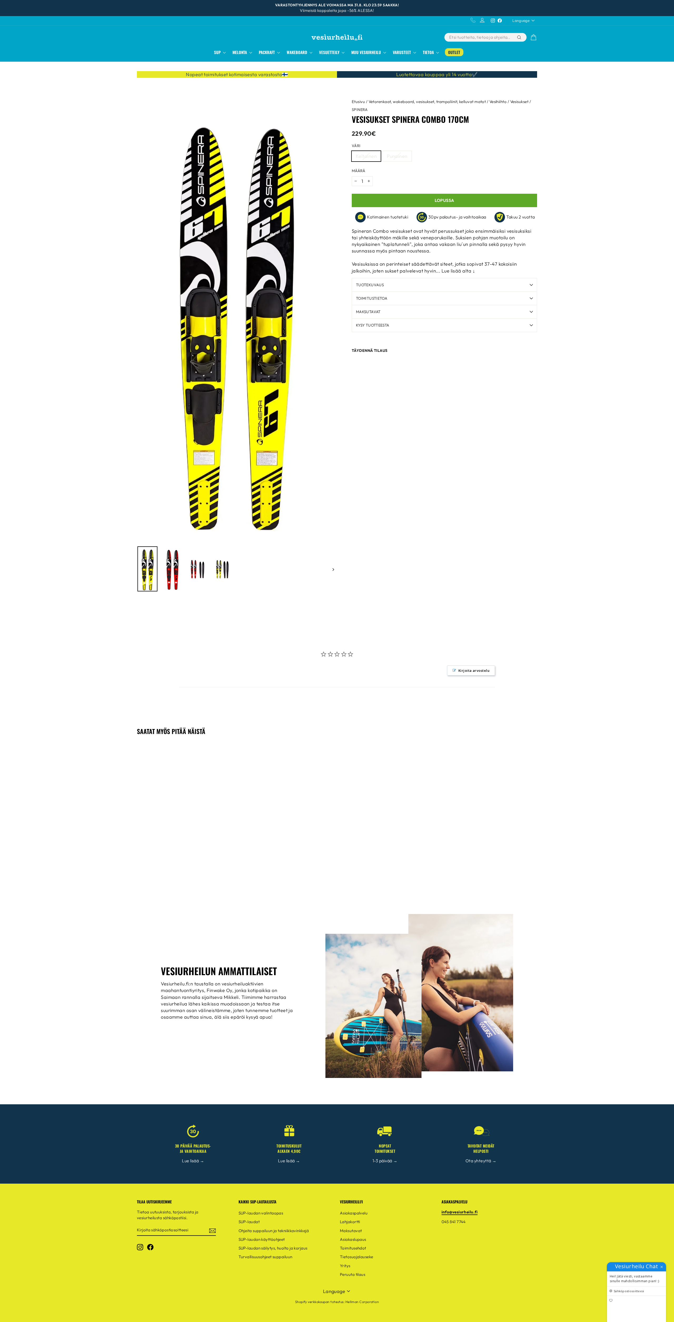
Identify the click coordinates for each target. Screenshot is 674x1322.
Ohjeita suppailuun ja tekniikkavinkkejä (274, 1230)
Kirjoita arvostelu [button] (473, 670)
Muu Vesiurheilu (366, 52)
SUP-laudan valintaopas (261, 1213)
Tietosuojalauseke (356, 1256)
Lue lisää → (193, 1160)
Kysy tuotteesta (372, 325)
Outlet (454, 52)
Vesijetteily (329, 52)
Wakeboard (297, 52)
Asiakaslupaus (353, 1239)
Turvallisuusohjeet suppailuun (266, 1256)
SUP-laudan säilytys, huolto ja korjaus (273, 1248)
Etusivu (358, 101)
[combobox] (480, 37)
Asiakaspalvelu (354, 1213)
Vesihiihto (498, 101)
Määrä (358, 170)
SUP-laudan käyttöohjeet (262, 1239)
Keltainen (366, 156)
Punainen (397, 156)
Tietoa (429, 52)
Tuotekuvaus (370, 285)
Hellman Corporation (362, 1302)
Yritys (345, 1265)
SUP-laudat (249, 1221)
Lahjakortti (350, 1221)
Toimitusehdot (353, 1248)
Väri (356, 145)
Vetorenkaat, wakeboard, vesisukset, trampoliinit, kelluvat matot (427, 101)
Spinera (360, 109)
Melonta (240, 52)
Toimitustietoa (371, 298)
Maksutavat (368, 311)
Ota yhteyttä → (480, 1160)
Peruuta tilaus (352, 1274)
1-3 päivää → (385, 1160)
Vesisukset (519, 101)
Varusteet (402, 52)
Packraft (267, 52)
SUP (218, 52)
